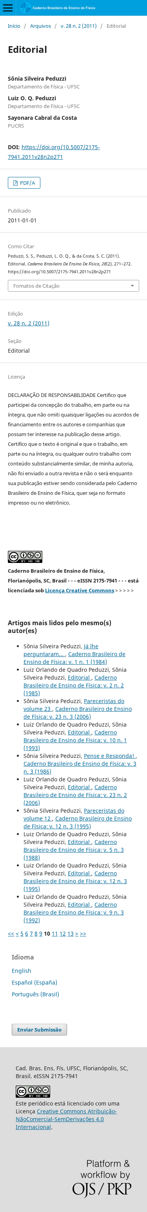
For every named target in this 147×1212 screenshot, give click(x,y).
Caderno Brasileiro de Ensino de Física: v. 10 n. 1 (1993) (75, 740)
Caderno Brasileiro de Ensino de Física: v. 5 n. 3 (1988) (74, 849)
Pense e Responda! (110, 755)
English (21, 970)
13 (70, 933)
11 (55, 933)
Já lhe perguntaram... (61, 650)
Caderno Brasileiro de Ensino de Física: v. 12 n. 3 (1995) (78, 822)
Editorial (79, 677)
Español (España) (34, 982)
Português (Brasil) (35, 994)
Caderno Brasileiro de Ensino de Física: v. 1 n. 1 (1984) (74, 658)
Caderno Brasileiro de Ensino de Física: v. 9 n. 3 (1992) (74, 912)
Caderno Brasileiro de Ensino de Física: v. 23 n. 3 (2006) (78, 712)
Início (14, 25)
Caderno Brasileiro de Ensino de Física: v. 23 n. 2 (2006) (75, 794)
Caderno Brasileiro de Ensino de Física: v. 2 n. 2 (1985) (74, 685)
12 (63, 933)
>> (83, 933)
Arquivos (40, 25)
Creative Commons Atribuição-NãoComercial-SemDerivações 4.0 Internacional (66, 1119)
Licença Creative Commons (79, 590)
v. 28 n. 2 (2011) (79, 25)
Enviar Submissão (39, 1029)
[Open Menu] (8, 8)
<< (11, 933)
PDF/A (27, 182)
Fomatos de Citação (36, 285)
